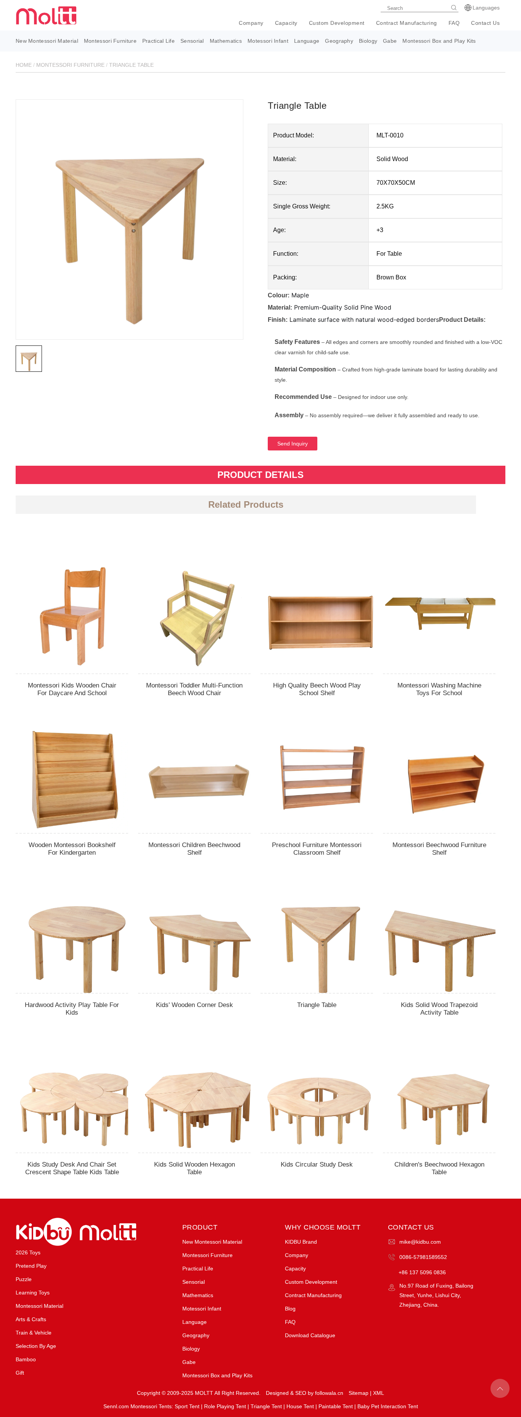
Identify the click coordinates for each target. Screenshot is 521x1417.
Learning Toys (33, 1293)
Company (251, 23)
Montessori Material (39, 1306)
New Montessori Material (47, 41)
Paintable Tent (335, 1406)
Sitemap (358, 1393)
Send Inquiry (292, 444)
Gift (20, 1373)
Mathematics (226, 41)
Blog (290, 1309)
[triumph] (129, 213)
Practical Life (158, 41)
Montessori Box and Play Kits (439, 41)
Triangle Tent (266, 1406)
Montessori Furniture (110, 41)
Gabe (390, 41)
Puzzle (24, 1279)
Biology (368, 41)
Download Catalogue (310, 1335)
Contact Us (485, 23)
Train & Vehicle (33, 1333)
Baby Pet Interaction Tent (387, 1406)
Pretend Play (31, 1266)
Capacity (286, 23)
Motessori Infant (268, 41)
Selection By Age (36, 1346)
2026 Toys (28, 1252)
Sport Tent (187, 1406)
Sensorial (192, 41)
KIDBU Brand (301, 1242)
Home (24, 65)
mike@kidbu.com (420, 1242)
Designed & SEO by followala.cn (304, 1393)
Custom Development (337, 23)
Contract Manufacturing (406, 23)
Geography (339, 41)
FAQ (454, 23)
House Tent (300, 1406)
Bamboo (26, 1359)
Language (306, 41)
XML (378, 1393)
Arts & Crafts (31, 1319)
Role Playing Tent (225, 1406)
